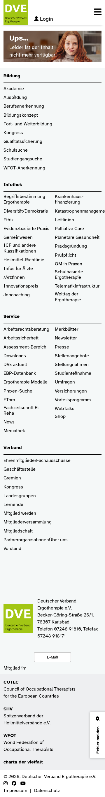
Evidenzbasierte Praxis (26, 229)
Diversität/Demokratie (26, 211)
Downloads (15, 356)
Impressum (15, 791)
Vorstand (12, 548)
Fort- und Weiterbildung (28, 124)
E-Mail (52, 657)
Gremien (12, 478)
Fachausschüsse (53, 460)
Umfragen (65, 382)
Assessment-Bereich (25, 347)
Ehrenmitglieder (20, 460)
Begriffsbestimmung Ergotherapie (25, 199)
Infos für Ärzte (18, 268)
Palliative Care (69, 229)
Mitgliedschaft (18, 531)
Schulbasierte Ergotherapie (69, 274)
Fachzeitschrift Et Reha (21, 410)
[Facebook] (14, 783)
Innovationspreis (21, 286)
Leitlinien (64, 220)
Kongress (13, 133)
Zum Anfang (96, 788)
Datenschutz (47, 791)
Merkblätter (66, 329)
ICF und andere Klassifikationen (20, 248)
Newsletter (66, 338)
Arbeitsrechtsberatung (26, 329)
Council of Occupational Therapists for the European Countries (40, 689)
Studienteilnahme (73, 373)
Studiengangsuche (23, 159)
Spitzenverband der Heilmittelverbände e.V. (27, 716)
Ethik (9, 220)
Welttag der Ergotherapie (68, 296)
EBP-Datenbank (20, 373)
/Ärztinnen (14, 277)
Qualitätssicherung (23, 141)
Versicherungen (71, 391)
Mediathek (14, 431)
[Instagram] (6, 783)
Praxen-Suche (18, 391)
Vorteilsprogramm (73, 400)
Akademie (14, 89)
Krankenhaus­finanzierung (69, 199)
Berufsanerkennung (24, 106)
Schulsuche (16, 150)
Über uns (58, 540)
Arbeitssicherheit (21, 338)
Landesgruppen (20, 496)
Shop (60, 416)
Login (46, 19)
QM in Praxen (68, 264)
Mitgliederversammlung (28, 522)
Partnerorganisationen (26, 540)
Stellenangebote (72, 356)
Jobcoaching (17, 295)
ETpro (9, 400)
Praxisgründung (71, 246)
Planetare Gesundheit (77, 237)
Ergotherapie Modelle (26, 382)
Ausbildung (15, 97)
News (9, 422)
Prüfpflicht (65, 255)
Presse (62, 347)
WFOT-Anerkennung (24, 168)
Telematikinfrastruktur (77, 286)
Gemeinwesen (18, 237)
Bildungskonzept (21, 115)
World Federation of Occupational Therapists (28, 742)
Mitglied (12, 513)
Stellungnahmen (72, 364)
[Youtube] (23, 783)
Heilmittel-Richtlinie (24, 260)
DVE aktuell (15, 364)
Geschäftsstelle (20, 469)
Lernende (13, 504)
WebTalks (64, 408)
